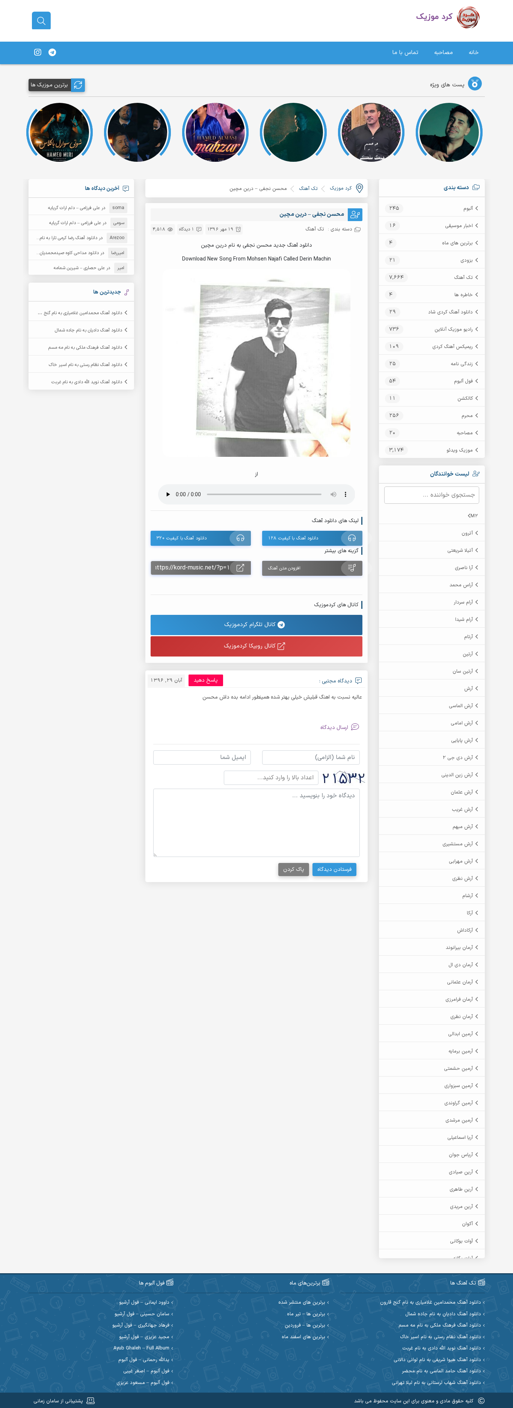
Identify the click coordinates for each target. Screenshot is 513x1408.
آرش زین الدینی (457, 775)
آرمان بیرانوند (459, 948)
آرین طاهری (461, 1189)
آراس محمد (461, 585)
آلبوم (468, 208)
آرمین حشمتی (458, 1068)
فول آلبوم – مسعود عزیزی (142, 1383)
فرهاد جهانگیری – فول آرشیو (140, 1325)
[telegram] (52, 53)
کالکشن (465, 398)
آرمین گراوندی (458, 1103)
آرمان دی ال (460, 965)
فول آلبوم (463, 381)
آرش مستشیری (457, 844)
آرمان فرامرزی (459, 999)
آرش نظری (462, 878)
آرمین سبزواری (458, 1086)
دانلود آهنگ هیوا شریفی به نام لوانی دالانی (437, 1360)
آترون (467, 533)
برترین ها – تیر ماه (306, 1314)
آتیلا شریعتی (460, 550)
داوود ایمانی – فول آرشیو (144, 1302)
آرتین (468, 654)
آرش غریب (462, 809)
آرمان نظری (461, 1017)
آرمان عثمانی (460, 982)
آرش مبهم (463, 827)
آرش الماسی (461, 706)
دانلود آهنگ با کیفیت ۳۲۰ (182, 538)
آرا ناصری (464, 568)
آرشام (467, 896)
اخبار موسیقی (459, 226)
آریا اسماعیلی (460, 1137)
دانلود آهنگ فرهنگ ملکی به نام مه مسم (85, 347)
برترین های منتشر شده (301, 1302)
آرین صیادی (461, 1172)
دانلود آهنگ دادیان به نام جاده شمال (88, 330)
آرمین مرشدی (459, 1120)
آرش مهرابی (461, 861)
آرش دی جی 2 (457, 758)
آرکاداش (465, 930)
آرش (468, 689)
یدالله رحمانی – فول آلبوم (143, 1360)
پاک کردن (293, 869)
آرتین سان (463, 671)
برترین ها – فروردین (305, 1325)
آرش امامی (462, 723)
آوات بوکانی (461, 1241)
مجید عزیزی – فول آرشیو (144, 1337)
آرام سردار (463, 602)
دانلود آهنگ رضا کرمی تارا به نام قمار (64, 238)
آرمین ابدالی (460, 1034)
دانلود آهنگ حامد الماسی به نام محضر (441, 1371)
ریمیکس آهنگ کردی (452, 347)
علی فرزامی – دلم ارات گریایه (74, 208)
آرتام (468, 637)
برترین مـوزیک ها (49, 85)
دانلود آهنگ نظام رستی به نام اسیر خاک (85, 364)
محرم (467, 416)
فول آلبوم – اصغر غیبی (146, 1371)
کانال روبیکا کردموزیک (251, 646)
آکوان (467, 1224)
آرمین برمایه (460, 1051)
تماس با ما (405, 52)
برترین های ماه (457, 243)
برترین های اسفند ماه (303, 1337)
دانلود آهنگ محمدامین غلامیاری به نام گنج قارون (77, 313)
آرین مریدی (461, 1207)
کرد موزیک (341, 188)
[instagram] (37, 53)
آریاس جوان (461, 1155)
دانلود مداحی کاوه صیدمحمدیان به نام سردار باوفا (53, 253)
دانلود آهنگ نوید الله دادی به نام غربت (86, 382)
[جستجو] (41, 21)
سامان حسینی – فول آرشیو (142, 1314)
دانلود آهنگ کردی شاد (450, 312)
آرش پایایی (462, 740)
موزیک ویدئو (460, 450)
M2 (474, 516)
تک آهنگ (463, 278)
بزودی (466, 260)
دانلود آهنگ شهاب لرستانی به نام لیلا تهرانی (436, 1383)
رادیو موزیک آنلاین (454, 329)
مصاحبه (443, 52)
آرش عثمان (462, 792)
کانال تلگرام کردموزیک (251, 624)
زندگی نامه (462, 364)
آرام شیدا (464, 619)
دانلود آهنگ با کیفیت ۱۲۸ (293, 538)
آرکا (470, 913)
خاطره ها (463, 295)
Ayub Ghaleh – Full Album (141, 1348)
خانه (474, 52)
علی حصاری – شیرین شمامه (79, 268)
